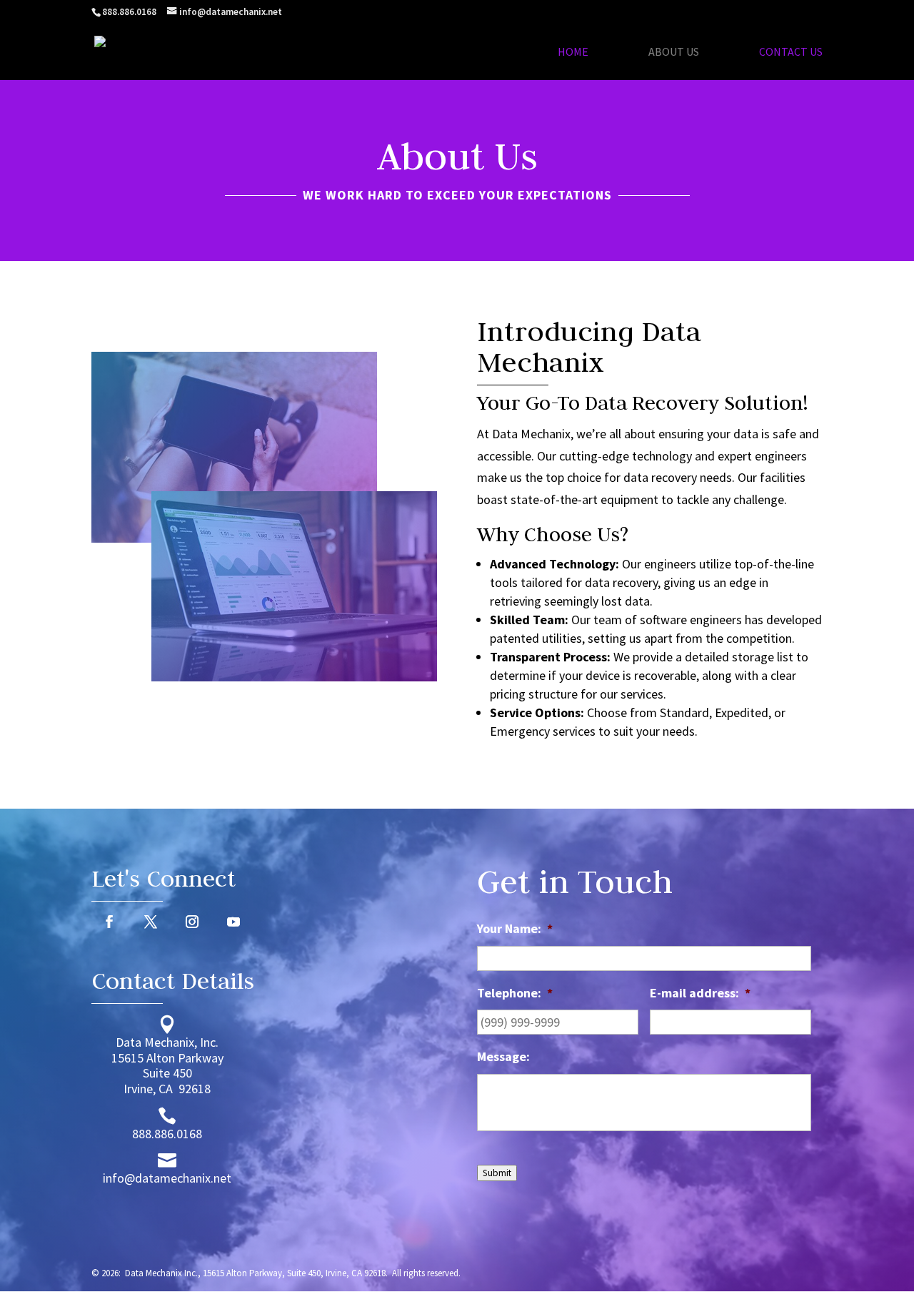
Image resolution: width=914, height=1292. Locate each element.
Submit (497, 1173)
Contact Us (791, 52)
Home (573, 52)
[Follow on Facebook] (109, 922)
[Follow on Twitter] (151, 922)
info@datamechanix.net (167, 1178)
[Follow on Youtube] (233, 922)
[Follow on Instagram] (192, 922)
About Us (673, 52)
